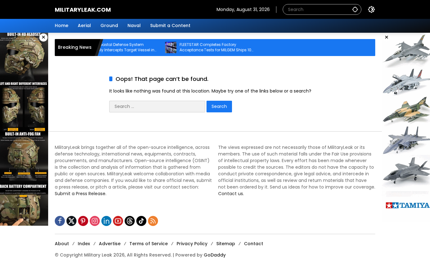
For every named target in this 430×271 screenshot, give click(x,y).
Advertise (110, 243)
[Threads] (130, 221)
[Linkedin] (106, 221)
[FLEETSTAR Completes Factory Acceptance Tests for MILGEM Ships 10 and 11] (163, 47)
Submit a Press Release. (80, 193)
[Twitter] (71, 221)
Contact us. (231, 193)
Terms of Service (148, 243)
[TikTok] (141, 221)
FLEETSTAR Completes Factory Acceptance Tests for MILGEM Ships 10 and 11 (208, 47)
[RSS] (153, 221)
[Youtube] (118, 221)
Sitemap (225, 243)
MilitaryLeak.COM (83, 10)
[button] (355, 9)
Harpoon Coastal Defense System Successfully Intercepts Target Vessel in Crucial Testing (109, 47)
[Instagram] (95, 221)
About (62, 243)
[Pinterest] (83, 221)
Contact (253, 243)
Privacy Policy (192, 243)
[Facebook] (60, 221)
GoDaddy (215, 255)
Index (84, 243)
